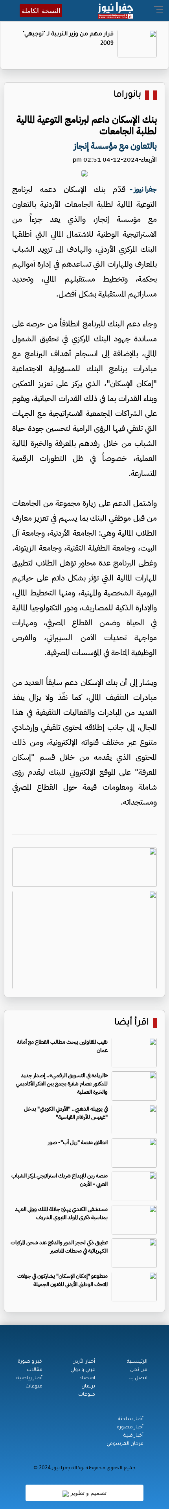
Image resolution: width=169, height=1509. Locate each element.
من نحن (138, 1370)
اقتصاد (87, 1378)
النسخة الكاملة (41, 11)
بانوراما (127, 95)
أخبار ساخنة (130, 1419)
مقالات (34, 1370)
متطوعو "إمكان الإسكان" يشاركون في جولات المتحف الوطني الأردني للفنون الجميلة (62, 1280)
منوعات (86, 1395)
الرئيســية (137, 1362)
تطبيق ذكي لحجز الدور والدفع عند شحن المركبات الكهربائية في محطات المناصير (59, 1246)
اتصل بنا (138, 1378)
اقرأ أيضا (131, 1023)
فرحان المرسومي (125, 1444)
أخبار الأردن (83, 1362)
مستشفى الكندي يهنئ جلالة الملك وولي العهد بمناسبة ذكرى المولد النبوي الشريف (61, 1213)
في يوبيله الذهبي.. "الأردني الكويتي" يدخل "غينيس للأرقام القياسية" (66, 1113)
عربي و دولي (82, 1370)
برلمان (88, 1386)
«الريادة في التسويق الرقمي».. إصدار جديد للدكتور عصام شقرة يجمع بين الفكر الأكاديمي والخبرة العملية (62, 1083)
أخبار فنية (133, 1436)
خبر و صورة (30, 1362)
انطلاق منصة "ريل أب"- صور (78, 1142)
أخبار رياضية (29, 1378)
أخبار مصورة (130, 1427)
